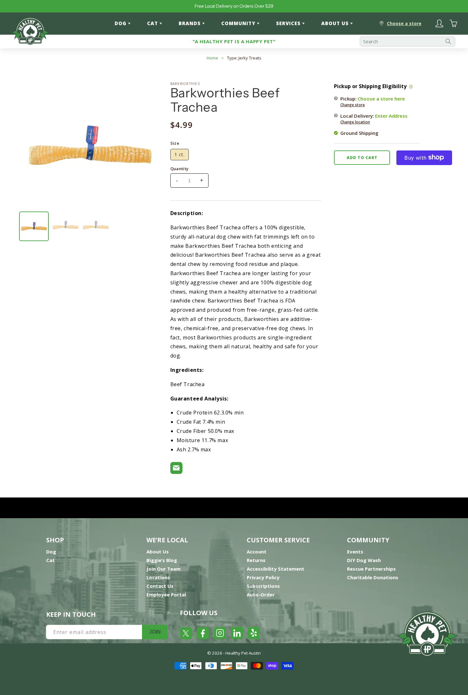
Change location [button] (355, 121)
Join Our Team (163, 568)
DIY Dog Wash (364, 560)
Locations (158, 577)
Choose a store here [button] (381, 98)
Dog (51, 551)
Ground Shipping (359, 132)
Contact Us (160, 585)
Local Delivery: (374, 118)
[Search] (448, 41)
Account (256, 551)
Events (355, 551)
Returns (256, 560)
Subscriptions (263, 585)
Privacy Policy (263, 577)
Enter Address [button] (391, 115)
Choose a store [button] (404, 23)
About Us (157, 551)
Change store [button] (352, 104)
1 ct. (179, 154)
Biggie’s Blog (161, 560)
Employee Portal (166, 594)
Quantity (179, 168)
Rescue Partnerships (371, 568)
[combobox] (407, 41)
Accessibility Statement (275, 568)
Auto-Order (261, 594)
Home (212, 58)
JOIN (155, 632)
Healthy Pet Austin (243, 653)
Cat (50, 560)
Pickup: (372, 101)
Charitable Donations (372, 577)
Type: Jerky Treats (244, 58)
